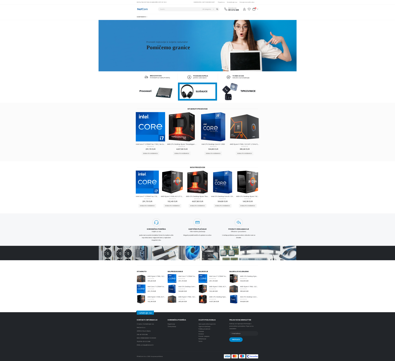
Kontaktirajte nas (232, 2)
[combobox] (189, 9)
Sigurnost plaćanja (204, 326)
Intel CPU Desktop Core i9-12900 (213, 144)
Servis (200, 341)
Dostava (201, 334)
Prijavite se (221, 2)
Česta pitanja (172, 326)
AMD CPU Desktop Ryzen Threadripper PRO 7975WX (181, 144)
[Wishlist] (248, 9)
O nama (139, 324)
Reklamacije (202, 339)
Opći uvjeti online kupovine (207, 324)
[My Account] (244, 9)
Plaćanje (201, 331)
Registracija (171, 324)
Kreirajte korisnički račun (247, 2)
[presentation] (132, 128)
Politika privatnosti (204, 329)
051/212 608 (146, 341)
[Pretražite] (217, 9)
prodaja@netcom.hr (147, 345)
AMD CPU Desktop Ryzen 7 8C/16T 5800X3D (247, 196)
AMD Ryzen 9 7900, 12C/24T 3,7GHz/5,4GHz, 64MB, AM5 (244, 144)
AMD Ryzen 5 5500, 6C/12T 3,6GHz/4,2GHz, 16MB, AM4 (172, 196)
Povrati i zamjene (204, 336)
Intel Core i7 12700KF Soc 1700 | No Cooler (150, 144)
